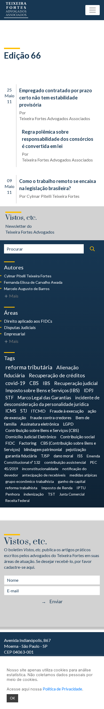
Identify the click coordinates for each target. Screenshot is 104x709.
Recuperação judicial (76, 383)
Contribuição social (77, 436)
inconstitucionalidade (40, 468)
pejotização (76, 449)
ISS (80, 455)
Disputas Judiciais (20, 327)
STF (9, 397)
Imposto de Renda (57, 487)
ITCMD (38, 410)
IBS (46, 383)
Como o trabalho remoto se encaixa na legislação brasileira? (57, 184)
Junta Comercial (72, 494)
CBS (34, 383)
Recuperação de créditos (57, 375)
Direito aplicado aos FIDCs (28, 321)
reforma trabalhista (21, 487)
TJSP (45, 455)
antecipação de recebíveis (44, 475)
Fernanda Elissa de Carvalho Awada (33, 282)
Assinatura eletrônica (40, 423)
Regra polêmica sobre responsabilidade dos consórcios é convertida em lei (57, 139)
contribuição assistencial (65, 462)
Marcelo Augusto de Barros (27, 288)
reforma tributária (28, 367)
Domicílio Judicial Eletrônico (30, 436)
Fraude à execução (67, 410)
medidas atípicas (83, 475)
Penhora (12, 494)
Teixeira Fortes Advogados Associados (54, 118)
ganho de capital (71, 481)
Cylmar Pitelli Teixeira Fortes (53, 196)
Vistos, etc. (21, 217)
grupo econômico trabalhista (29, 481)
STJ (23, 411)
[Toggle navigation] (92, 10)
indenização (34, 494)
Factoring (28, 443)
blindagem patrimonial (43, 449)
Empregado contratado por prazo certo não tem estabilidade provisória (55, 97)
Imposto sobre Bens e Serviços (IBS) (42, 390)
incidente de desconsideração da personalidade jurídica (51, 401)
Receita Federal (17, 500)
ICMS (10, 411)
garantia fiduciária (21, 455)
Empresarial (14, 333)
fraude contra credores (50, 417)
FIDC (10, 443)
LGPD (68, 423)
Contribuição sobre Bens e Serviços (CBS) (42, 430)
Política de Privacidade (62, 689)
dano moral (63, 455)
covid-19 (15, 383)
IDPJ (88, 390)
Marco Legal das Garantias (44, 397)
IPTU (81, 487)
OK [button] (12, 698)
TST (51, 494)
